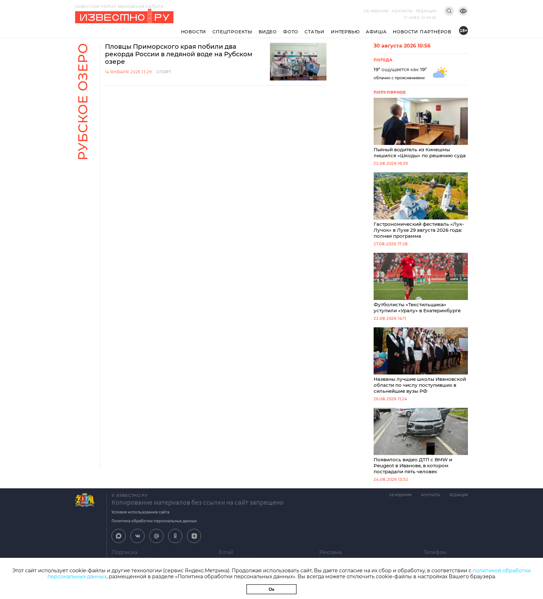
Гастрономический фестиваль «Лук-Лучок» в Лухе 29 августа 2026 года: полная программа (419, 230)
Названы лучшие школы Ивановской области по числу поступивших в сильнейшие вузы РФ (420, 385)
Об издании (376, 11)
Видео (268, 32)
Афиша (376, 32)
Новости (193, 32)
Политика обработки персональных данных (154, 521)
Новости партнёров (422, 32)
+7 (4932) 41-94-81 (419, 18)
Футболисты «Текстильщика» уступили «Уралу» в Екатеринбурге (417, 307)
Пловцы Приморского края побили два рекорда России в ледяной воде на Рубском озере (178, 54)
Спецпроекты (232, 32)
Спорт (164, 71)
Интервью (345, 32)
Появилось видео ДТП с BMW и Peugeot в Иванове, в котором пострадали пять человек (413, 465)
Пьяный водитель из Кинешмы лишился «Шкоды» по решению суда (420, 152)
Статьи (314, 32)
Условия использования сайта (140, 512)
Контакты (402, 11)
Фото (290, 32)
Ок (271, 589)
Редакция (426, 11)
